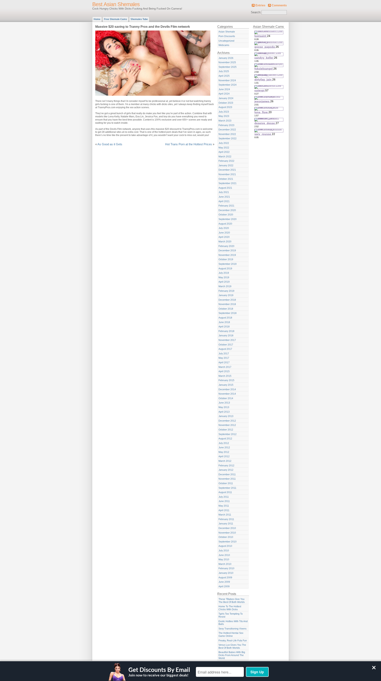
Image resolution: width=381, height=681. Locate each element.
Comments (279, 5)
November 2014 (227, 393)
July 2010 (223, 550)
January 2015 (225, 385)
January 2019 (225, 295)
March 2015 (224, 376)
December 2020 (227, 210)
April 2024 (224, 93)
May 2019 (223, 277)
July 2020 (223, 228)
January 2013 (225, 416)
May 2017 (223, 358)
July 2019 (223, 273)
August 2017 (225, 349)
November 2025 (227, 62)
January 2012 (225, 470)
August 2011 (225, 492)
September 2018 (227, 313)
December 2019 (227, 250)
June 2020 (224, 232)
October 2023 (225, 102)
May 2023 (223, 116)
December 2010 (227, 528)
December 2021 (227, 169)
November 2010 (227, 532)
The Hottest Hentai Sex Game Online (230, 634)
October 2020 (225, 214)
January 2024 (225, 98)
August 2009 (225, 577)
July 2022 (223, 143)
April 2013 (224, 411)
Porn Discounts (226, 36)
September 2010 (227, 541)
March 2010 (224, 564)
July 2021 (223, 192)
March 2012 (224, 461)
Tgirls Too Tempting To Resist (230, 615)
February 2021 (226, 205)
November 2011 (227, 478)
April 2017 (224, 362)
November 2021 (227, 174)
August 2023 (225, 107)
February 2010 (226, 568)
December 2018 (227, 299)
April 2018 (224, 326)
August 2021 (225, 188)
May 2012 (223, 452)
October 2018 (225, 308)
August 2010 (225, 546)
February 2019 (226, 291)
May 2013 (223, 407)
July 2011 (223, 496)
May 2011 (223, 505)
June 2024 (224, 89)
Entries (260, 5)
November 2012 (227, 425)
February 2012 (226, 465)
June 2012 (224, 447)
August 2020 (225, 223)
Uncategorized (226, 40)
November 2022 (227, 134)
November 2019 (227, 255)
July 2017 (223, 353)
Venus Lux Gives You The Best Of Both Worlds (232, 646)
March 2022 (224, 156)
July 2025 (223, 71)
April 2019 (224, 281)
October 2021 (225, 179)
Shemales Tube (139, 19)
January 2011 (225, 523)
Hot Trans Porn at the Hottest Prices (188, 144)
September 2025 (227, 67)
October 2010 (225, 537)
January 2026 (225, 58)
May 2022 (223, 147)
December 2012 (227, 420)
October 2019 (225, 259)
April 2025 (224, 76)
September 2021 (227, 183)
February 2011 (226, 519)
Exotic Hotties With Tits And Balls (233, 623)
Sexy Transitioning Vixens (232, 628)
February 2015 (226, 380)
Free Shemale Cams (115, 19)
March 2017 (224, 367)
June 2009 (224, 582)
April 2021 (224, 201)
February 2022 (226, 161)
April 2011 (223, 510)
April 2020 (224, 237)
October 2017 (225, 344)
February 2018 (226, 331)
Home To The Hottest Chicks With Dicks (229, 608)
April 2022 (224, 152)
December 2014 (227, 389)
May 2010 (223, 559)
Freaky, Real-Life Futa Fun (232, 640)
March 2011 (224, 514)
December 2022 (227, 129)
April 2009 (224, 586)
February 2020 (226, 246)
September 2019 (227, 264)
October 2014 (225, 398)
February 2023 (226, 125)
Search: (256, 12)
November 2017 (227, 340)
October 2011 (225, 483)
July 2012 (223, 443)
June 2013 (224, 402)
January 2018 (225, 335)
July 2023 (223, 111)
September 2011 (227, 488)
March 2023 (224, 120)
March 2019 (224, 286)
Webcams (223, 45)
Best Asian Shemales (116, 4)
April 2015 (224, 371)
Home (97, 19)
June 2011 (224, 501)
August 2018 (225, 317)
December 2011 (227, 474)
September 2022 (227, 138)
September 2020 (227, 219)
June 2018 (224, 322)
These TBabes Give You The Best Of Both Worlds (231, 601)
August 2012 (225, 438)
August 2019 (225, 268)
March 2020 (224, 241)
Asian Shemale (226, 31)
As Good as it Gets (109, 144)
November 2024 (227, 80)
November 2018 (227, 304)
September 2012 (227, 434)
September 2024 (227, 84)
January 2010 (225, 573)
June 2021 (224, 196)
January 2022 (225, 165)
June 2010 (224, 555)
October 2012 (225, 429)
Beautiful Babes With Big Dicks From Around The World (231, 655)
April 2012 (224, 456)
